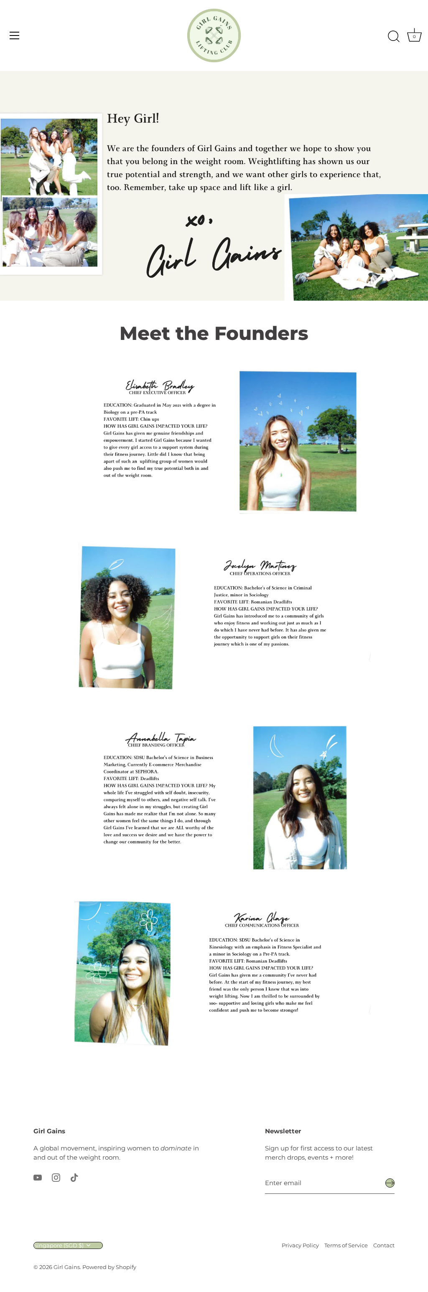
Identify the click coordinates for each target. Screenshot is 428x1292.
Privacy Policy (300, 1245)
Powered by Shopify (109, 1267)
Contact (384, 1245)
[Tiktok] (74, 1177)
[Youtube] (37, 1177)
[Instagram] (56, 1177)
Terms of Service (346, 1245)
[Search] (394, 37)
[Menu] (14, 35)
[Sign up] (390, 1183)
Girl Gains (67, 1267)
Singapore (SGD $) (59, 1245)
